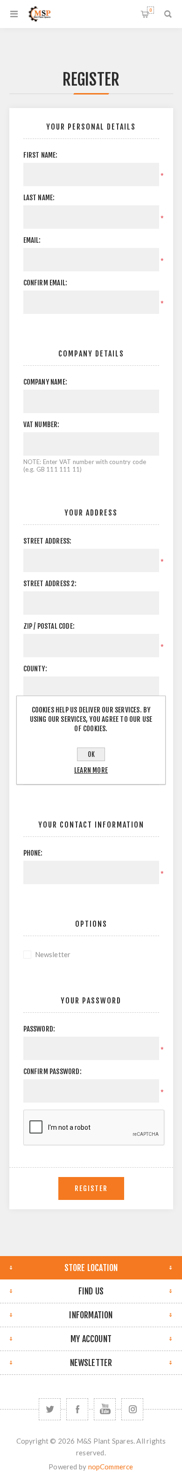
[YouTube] (105, 1409)
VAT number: (41, 424)
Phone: (33, 853)
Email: (32, 240)
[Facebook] (77, 1409)
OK (91, 754)
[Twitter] (50, 1409)
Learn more (91, 770)
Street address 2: (50, 583)
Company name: (45, 382)
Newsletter (53, 954)
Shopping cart (150, 10)
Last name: (39, 197)
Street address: (47, 541)
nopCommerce (110, 1466)
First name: (40, 155)
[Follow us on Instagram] (132, 1409)
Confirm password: (52, 1071)
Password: (39, 1029)
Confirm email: (45, 282)
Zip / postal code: (49, 626)
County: (35, 668)
